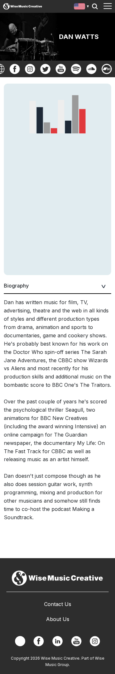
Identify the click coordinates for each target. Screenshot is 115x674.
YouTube (61, 69)
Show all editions (81, 7)
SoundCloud (91, 69)
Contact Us (57, 604)
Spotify (76, 69)
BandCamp (107, 69)
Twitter (45, 69)
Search (95, 6)
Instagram (30, 69)
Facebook (15, 69)
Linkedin (57, 641)
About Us (57, 619)
